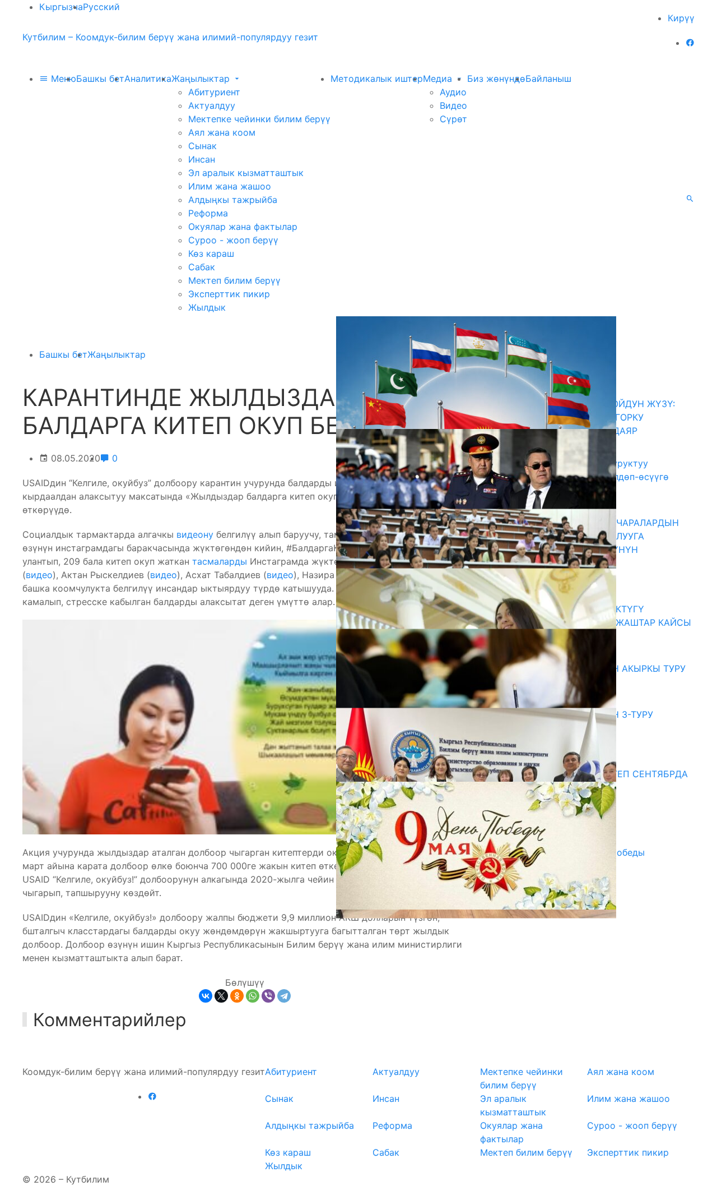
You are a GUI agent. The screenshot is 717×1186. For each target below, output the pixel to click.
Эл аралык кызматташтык (246, 172)
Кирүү (681, 18)
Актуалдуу (211, 105)
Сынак (202, 145)
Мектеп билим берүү (234, 280)
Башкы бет (100, 78)
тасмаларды (219, 561)
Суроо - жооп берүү (233, 240)
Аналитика (147, 78)
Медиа (439, 78)
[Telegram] (284, 996)
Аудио (453, 92)
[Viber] (268, 996)
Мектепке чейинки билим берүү (259, 118)
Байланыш (548, 78)
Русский (101, 6)
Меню (62, 78)
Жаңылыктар (201, 78)
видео (39, 574)
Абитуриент (214, 92)
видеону (194, 534)
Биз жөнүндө (496, 78)
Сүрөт (453, 118)
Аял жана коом (221, 132)
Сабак (201, 267)
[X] (221, 996)
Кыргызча (61, 6)
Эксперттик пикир (229, 293)
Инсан (201, 159)
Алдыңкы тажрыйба (232, 199)
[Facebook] (690, 42)
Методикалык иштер (376, 78)
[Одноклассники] (237, 996)
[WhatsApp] (252, 996)
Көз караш (211, 253)
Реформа (208, 213)
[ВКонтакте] (205, 996)
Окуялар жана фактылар (242, 226)
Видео (453, 105)
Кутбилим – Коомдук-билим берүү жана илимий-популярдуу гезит (170, 37)
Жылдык (207, 307)
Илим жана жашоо (229, 186)
